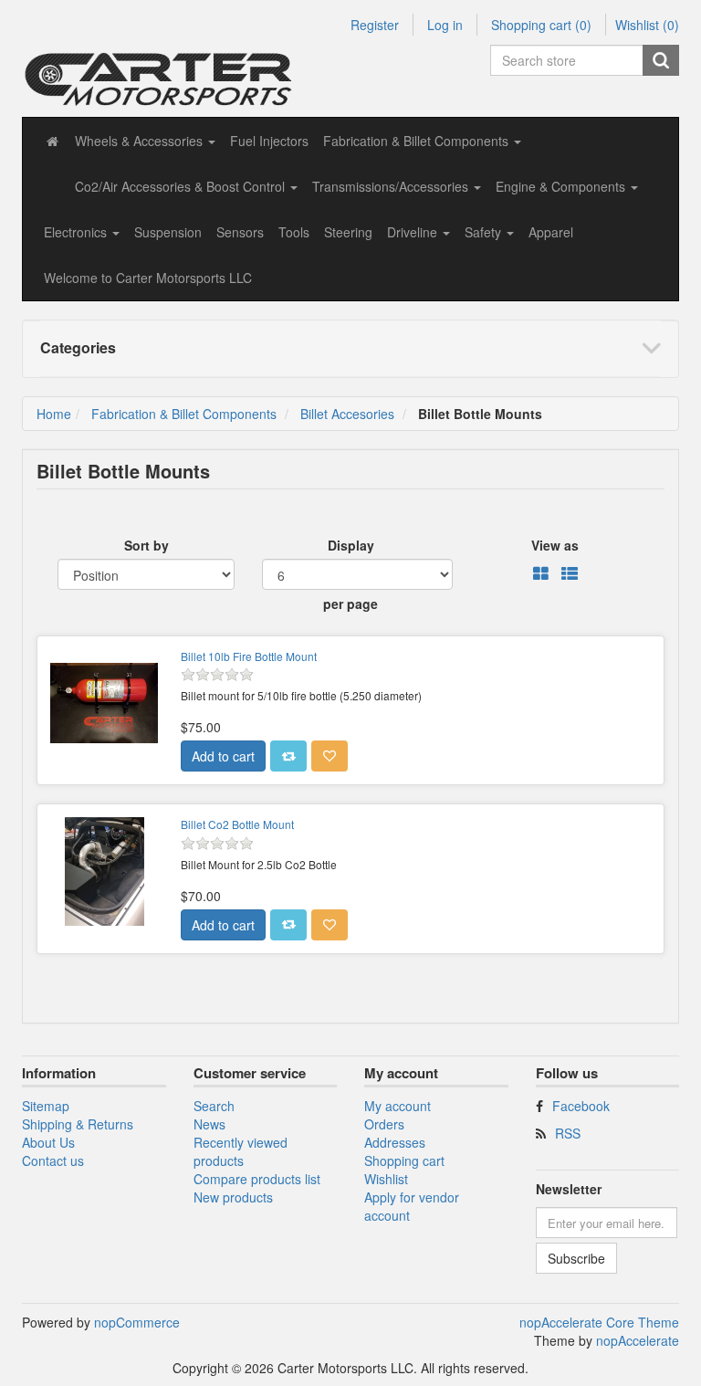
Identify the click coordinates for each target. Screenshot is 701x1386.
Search (214, 1106)
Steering (348, 232)
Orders (384, 1124)
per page (350, 603)
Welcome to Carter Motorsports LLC (148, 277)
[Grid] (541, 574)
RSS (568, 1133)
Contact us (53, 1160)
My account (397, 1106)
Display (351, 545)
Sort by (146, 545)
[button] (145, 140)
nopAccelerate (637, 1340)
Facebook (581, 1106)
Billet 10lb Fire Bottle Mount (249, 656)
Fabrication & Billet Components (184, 413)
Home (54, 413)
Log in (445, 25)
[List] (569, 574)
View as (555, 545)
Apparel (550, 232)
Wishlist (386, 1179)
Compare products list (257, 1179)
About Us (48, 1142)
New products (233, 1197)
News (209, 1124)
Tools (293, 232)
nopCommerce (137, 1322)
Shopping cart (404, 1160)
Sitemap (45, 1106)
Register (374, 25)
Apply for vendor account (411, 1206)
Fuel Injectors (269, 140)
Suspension (168, 232)
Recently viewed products (241, 1151)
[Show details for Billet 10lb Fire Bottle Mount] (104, 703)
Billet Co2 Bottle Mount (237, 824)
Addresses (394, 1142)
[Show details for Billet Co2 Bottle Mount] (104, 871)
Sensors (240, 232)
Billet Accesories (347, 413)
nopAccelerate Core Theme (599, 1322)
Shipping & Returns (77, 1124)
